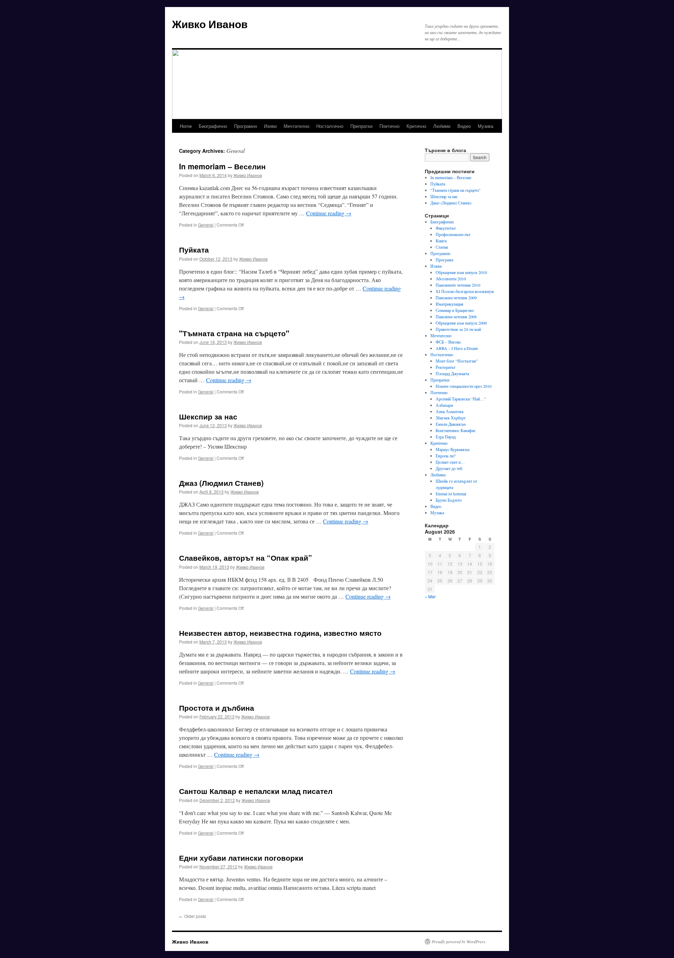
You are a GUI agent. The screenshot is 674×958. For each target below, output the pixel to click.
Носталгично (329, 126)
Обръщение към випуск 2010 (461, 272)
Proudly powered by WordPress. (459, 941)
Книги (441, 240)
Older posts (192, 916)
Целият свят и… (450, 462)
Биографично (213, 126)
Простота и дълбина (216, 707)
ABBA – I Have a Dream (457, 348)
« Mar (430, 596)
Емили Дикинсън (450, 424)
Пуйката (194, 249)
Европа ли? (445, 455)
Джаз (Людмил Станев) (221, 482)
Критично (416, 126)
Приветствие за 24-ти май (458, 329)
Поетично (389, 126)
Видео (464, 126)
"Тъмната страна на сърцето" (234, 333)
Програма (444, 259)
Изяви (270, 126)
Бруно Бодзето (449, 500)
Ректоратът (445, 367)
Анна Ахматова (449, 411)
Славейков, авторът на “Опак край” (245, 557)
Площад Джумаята (452, 373)
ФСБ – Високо (448, 342)
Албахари (444, 405)
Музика (485, 126)
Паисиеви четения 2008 (456, 316)
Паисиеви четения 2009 (456, 297)
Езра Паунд (446, 436)
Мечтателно (296, 126)
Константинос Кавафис (456, 430)
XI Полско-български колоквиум (465, 291)
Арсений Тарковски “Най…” (461, 399)
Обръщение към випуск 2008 (461, 323)
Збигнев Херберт (450, 418)
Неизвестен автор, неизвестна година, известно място (280, 632)
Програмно (245, 126)
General (205, 225)
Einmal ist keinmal (451, 493)
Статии (442, 247)
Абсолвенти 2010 (451, 278)
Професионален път (453, 234)
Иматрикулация (449, 304)
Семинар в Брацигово (455, 310)
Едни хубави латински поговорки (241, 857)
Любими (441, 126)
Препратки (361, 126)
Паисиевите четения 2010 (458, 285)
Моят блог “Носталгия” (457, 361)
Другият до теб (449, 468)
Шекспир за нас (208, 416)
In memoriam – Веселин (222, 166)
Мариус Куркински (452, 449)
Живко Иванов (209, 23)
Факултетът (446, 228)
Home (186, 126)
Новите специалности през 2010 (463, 386)
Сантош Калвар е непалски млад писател (255, 791)
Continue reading (328, 213)
